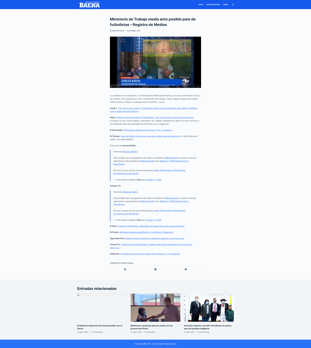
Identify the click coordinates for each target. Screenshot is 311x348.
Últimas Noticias (213, 4)
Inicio (201, 4)
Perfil (225, 4)
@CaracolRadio (130, 151)
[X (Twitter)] (155, 269)
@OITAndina (179, 170)
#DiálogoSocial (147, 161)
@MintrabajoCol (171, 158)
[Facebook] (125, 269)
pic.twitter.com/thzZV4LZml (126, 173)
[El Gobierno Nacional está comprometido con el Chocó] (102, 308)
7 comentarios (149, 332)
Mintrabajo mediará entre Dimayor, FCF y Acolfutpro (148, 130)
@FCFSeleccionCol (179, 161)
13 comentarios (97, 332)
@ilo (157, 170)
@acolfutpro (119, 164)
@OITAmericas (166, 170)
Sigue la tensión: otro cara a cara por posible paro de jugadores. (150, 136)
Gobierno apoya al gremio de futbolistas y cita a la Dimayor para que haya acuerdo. (155, 117)
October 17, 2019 (153, 180)
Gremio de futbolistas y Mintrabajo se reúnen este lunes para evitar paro (151, 226)
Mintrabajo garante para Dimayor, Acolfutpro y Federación (146, 232)
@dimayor (164, 161)
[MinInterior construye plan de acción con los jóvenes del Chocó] (155, 308)
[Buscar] (233, 4)
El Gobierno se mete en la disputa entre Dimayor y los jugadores (150, 254)
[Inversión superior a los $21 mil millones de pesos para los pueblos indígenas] (209, 308)
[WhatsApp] (186, 269)
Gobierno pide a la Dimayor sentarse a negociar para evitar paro (154, 238)
